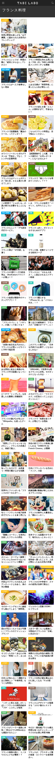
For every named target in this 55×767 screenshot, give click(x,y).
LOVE (30, 663)
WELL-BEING (5, 70)
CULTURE (32, 117)
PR (3, 45)
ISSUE (4, 307)
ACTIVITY (4, 20)
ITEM (30, 213)
